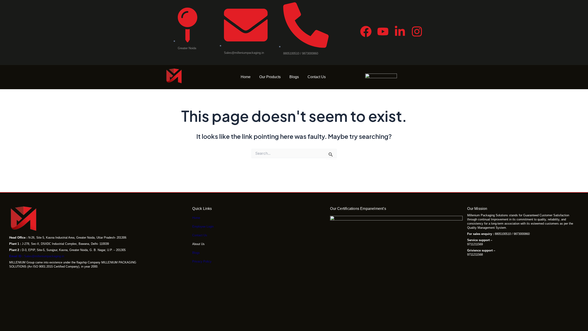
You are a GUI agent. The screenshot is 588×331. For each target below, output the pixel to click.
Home (246, 77)
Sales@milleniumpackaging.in (36, 256)
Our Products (270, 77)
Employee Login (203, 226)
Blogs (294, 77)
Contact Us (317, 77)
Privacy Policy (202, 261)
